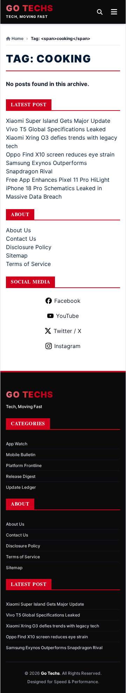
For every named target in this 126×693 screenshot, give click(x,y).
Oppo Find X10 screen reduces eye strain (60, 154)
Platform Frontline (24, 465)
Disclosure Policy (28, 247)
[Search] (99, 12)
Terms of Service (28, 263)
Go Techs (30, 8)
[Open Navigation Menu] (114, 12)
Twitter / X (67, 330)
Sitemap (17, 255)
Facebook (67, 300)
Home (17, 38)
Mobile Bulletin (20, 454)
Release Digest (20, 476)
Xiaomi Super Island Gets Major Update (58, 120)
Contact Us (21, 238)
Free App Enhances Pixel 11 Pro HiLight (58, 179)
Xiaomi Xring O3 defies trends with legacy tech (52, 625)
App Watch (16, 443)
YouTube (67, 315)
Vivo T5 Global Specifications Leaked (56, 129)
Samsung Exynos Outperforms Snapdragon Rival (54, 647)
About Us (18, 230)
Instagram (67, 345)
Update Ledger (21, 487)
